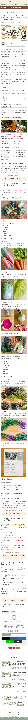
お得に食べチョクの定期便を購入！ (14, 513)
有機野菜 (12, 611)
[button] (18, 641)
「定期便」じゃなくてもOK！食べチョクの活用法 (14, 96)
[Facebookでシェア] (14, 638)
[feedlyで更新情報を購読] (16, 631)
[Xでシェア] (6, 638)
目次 (5, 87)
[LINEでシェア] (10, 641)
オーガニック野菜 (5, 611)
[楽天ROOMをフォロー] (14, 631)
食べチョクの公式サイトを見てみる (14, 178)
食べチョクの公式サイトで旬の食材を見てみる (14, 556)
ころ (14, 620)
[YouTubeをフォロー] (11, 631)
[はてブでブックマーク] (22, 638)
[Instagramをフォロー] (9, 631)
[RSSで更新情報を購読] (19, 631)
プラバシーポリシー (10, 714)
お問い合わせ (14, 716)
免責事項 (19, 714)
